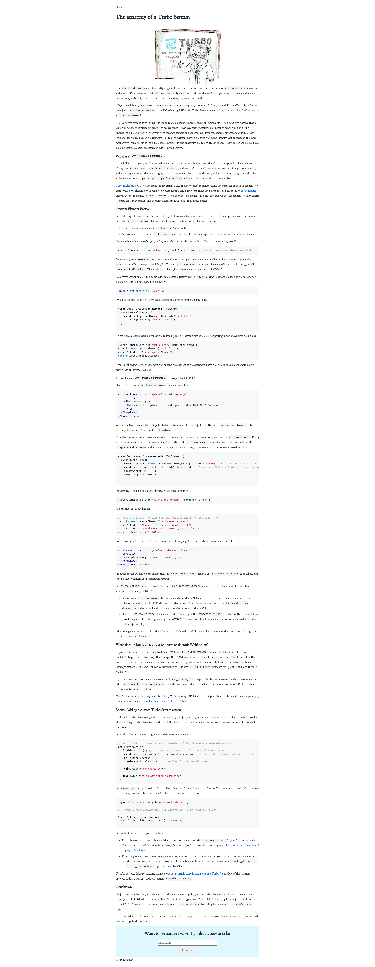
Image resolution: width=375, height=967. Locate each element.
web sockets (235, 110)
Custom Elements (126, 185)
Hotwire (216, 105)
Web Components (248, 190)
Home (119, 7)
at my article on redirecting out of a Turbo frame (198, 873)
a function (209, 619)
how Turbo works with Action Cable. (164, 701)
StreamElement (250, 614)
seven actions (163, 717)
